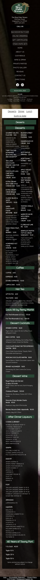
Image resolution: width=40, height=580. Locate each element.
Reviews (20, 72)
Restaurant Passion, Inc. (25, 579)
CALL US (20, 26)
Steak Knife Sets (20, 44)
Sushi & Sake (20, 115)
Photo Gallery (20, 68)
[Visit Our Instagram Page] (22, 86)
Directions (20, 79)
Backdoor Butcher (20, 32)
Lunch (29, 111)
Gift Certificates (20, 40)
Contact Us (20, 75)
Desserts (12, 111)
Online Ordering (20, 36)
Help (4, 577)
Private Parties (20, 64)
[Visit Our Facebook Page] (17, 86)
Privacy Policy (32, 577)
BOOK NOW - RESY (20, 90)
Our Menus (20, 56)
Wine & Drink (20, 60)
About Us (20, 52)
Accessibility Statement (17, 577)
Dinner (21, 111)
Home (20, 48)
